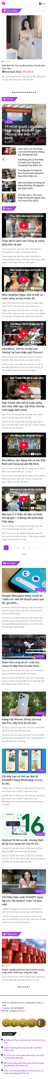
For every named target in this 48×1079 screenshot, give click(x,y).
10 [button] (31, 92)
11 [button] (33, 92)
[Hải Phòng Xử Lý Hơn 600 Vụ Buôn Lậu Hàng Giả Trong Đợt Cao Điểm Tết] (3, 159)
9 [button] (29, 92)
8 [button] (27, 92)
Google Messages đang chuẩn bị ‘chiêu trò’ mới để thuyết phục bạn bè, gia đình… (23, 599)
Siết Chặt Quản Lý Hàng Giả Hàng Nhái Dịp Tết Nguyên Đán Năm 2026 (31, 185)
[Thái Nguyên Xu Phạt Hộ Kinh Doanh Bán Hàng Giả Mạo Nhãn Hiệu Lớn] (9, 174)
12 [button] (35, 92)
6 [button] (23, 92)
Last (24, 554)
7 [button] (25, 92)
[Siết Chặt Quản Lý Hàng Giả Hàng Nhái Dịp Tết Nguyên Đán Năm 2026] (9, 186)
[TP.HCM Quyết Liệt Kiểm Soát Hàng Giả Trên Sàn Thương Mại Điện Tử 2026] (24, 124)
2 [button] (14, 92)
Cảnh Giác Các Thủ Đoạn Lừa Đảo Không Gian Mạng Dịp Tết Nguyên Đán (31, 152)
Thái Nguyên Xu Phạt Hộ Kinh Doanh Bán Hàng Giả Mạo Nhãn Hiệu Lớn (31, 173)
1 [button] (13, 92)
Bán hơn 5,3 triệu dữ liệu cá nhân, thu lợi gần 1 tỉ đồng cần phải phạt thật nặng (22, 518)
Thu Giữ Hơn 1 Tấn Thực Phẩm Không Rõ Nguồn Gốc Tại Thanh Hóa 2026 (31, 198)
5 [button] (21, 92)
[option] (24, 48)
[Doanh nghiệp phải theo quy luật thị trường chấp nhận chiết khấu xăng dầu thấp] (24, 951)
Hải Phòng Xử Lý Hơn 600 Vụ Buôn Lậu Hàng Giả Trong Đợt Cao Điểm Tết (30, 162)
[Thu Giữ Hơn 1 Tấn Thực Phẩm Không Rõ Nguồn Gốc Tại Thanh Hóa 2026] (9, 198)
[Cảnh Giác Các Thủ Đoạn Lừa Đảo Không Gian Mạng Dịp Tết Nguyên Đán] (9, 151)
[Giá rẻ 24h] (3, 3)
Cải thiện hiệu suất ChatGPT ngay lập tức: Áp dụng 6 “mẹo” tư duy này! (22, 901)
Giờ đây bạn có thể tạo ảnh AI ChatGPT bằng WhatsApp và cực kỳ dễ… (22, 780)
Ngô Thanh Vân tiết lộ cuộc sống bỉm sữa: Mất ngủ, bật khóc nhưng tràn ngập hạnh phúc (23, 406)
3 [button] (16, 92)
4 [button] (18, 92)
